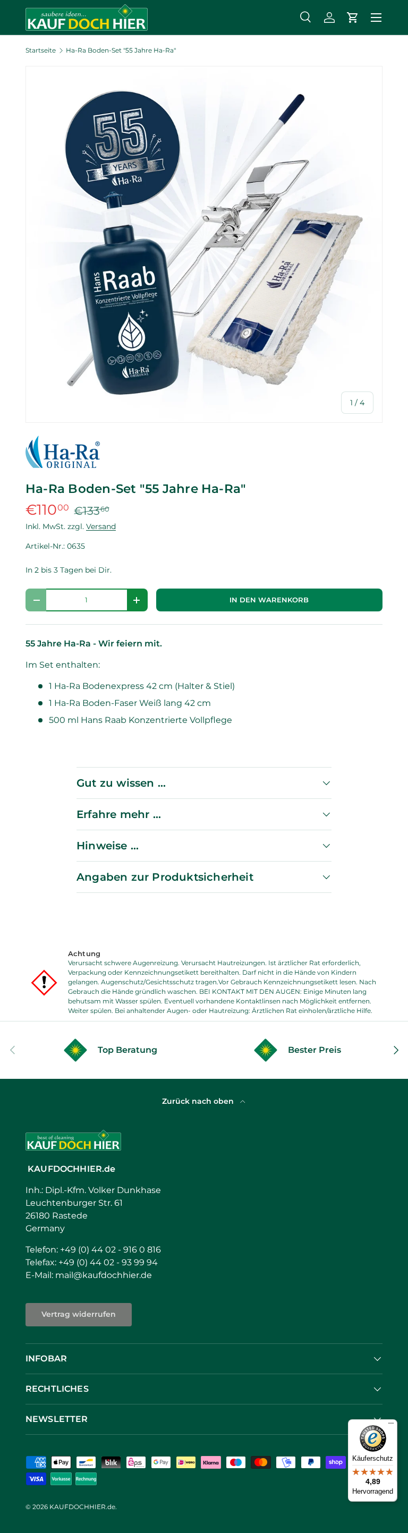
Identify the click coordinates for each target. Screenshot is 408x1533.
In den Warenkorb (269, 600)
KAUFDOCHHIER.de (82, 1507)
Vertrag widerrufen (78, 1314)
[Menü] (391, 1425)
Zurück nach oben (199, 1101)
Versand (101, 526)
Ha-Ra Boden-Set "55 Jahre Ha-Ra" (121, 50)
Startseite (41, 50)
